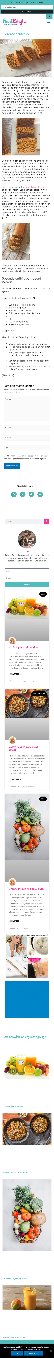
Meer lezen (33, 1353)
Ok (17, 1353)
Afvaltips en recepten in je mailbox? (27, 2)
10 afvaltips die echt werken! (24, 647)
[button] (14, 494)
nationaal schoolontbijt (33, 187)
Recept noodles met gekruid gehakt (23, 748)
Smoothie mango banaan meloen (14, 1337)
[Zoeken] (46, 521)
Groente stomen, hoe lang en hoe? (26, 889)
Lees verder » (15, 674)
